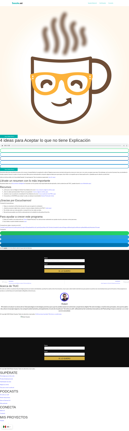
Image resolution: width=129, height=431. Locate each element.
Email (75, 227)
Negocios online (4, 384)
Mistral (34, 227)
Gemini (11, 227)
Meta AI (45, 227)
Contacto (2, 413)
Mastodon (92, 227)
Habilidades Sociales (5, 381)
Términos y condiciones (55, 314)
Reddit (84, 227)
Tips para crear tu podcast (7, 387)
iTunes (25, 219)
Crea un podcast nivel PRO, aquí (47, 194)
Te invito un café (4, 394)
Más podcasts (3, 403)
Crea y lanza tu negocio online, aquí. (45, 189)
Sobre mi (2, 410)
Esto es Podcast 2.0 (5, 400)
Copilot (38, 227)
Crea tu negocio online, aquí (40, 192)
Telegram (65, 227)
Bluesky (88, 227)
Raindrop (79, 227)
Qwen (41, 227)
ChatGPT (6, 227)
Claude (2, 227)
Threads (97, 227)
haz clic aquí (52, 177)
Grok (14, 227)
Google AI (23, 227)
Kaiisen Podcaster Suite (47, 196)
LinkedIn (55, 227)
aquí (25, 221)
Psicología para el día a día (7, 376)
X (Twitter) (50, 227)
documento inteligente (18, 183)
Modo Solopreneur (5, 397)
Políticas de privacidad (41, 314)
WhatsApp (71, 227)
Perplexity (18, 227)
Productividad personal (6, 379)
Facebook (60, 227)
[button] (114, 3)
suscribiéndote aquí (85, 183)
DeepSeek (29, 227)
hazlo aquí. (49, 208)
